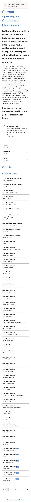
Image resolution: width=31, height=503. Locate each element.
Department (6, 151)
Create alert (10, 136)
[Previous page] (3, 490)
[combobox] (3, 154)
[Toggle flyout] (27, 153)
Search (5, 145)
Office (5, 158)
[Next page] (27, 490)
